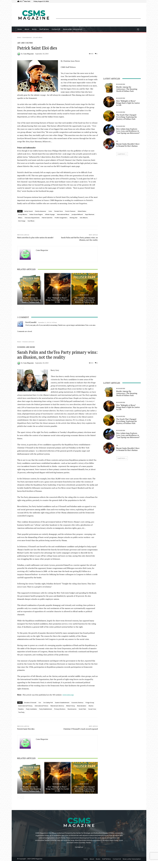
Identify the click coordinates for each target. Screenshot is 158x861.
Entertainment (27, 37)
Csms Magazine (28, 54)
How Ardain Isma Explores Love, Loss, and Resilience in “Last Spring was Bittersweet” (128, 131)
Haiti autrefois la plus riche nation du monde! (35, 237)
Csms (50, 211)
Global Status (82, 211)
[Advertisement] (98, 13)
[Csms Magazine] (19, 53)
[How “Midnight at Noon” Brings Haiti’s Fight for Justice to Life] (57, 289)
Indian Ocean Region (36, 214)
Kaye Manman (89, 214)
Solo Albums (84, 217)
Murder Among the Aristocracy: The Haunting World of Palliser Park (30, 300)
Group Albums (22, 214)
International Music (63, 214)
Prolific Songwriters (61, 217)
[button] (138, 29)
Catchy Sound (28, 211)
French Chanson (70, 211)
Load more (121, 154)
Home (19, 37)
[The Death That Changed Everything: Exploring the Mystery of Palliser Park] (84, 289)
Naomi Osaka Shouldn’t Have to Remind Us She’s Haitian (127, 145)
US (117, 141)
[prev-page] (18, 308)
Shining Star (73, 217)
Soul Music (31, 221)
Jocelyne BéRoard (77, 214)
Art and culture (37, 37)
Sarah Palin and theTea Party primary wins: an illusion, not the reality (79, 238)
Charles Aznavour (40, 211)
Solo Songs (21, 221)
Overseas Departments (32, 217)
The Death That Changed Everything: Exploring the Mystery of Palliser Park (84, 300)
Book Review (30, 295)
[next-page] (22, 308)
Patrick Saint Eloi (47, 217)
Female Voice (58, 211)
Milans (20, 217)
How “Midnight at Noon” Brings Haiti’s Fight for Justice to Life (57, 300)
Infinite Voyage (50, 214)
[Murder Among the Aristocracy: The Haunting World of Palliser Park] (30, 289)
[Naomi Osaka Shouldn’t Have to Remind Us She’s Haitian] (109, 143)
